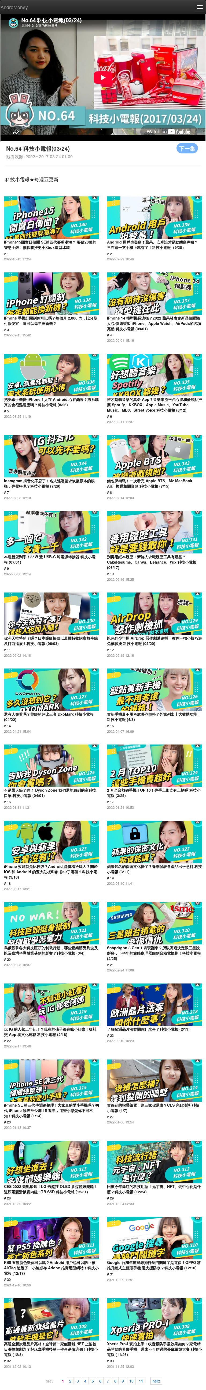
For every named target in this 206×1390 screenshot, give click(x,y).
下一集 (187, 148)
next (156, 1381)
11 (141, 1381)
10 (131, 1381)
